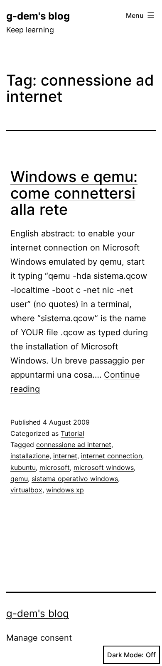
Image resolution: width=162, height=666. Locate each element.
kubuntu (23, 467)
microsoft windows (104, 467)
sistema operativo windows (75, 478)
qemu (19, 478)
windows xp (65, 490)
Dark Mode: (125, 655)
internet (65, 456)
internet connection (111, 456)
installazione (29, 456)
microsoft (54, 467)
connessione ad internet (73, 444)
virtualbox (26, 490)
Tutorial (72, 433)
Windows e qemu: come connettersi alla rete (73, 193)
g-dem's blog (38, 16)
